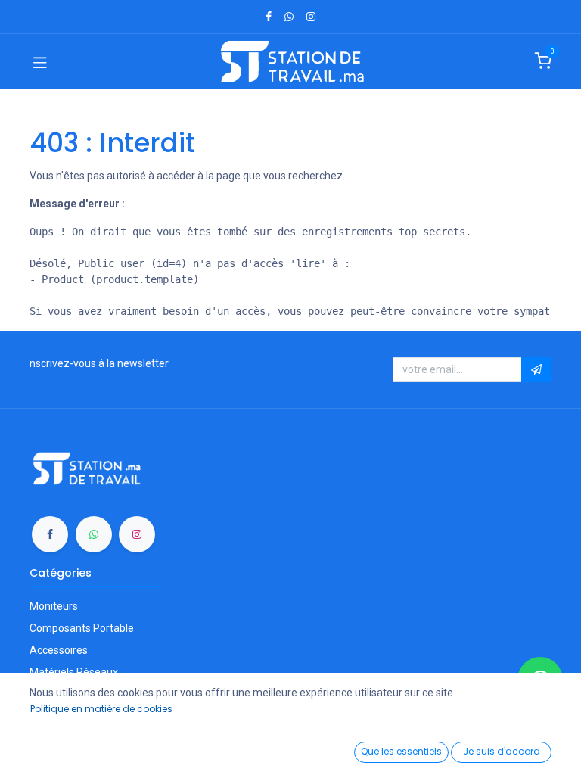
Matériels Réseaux (74, 672)
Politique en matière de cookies (101, 708)
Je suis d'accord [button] (501, 751)
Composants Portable (82, 628)
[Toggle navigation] (40, 61)
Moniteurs (54, 606)
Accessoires (59, 650)
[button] (536, 370)
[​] (269, 16)
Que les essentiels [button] (401, 751)
